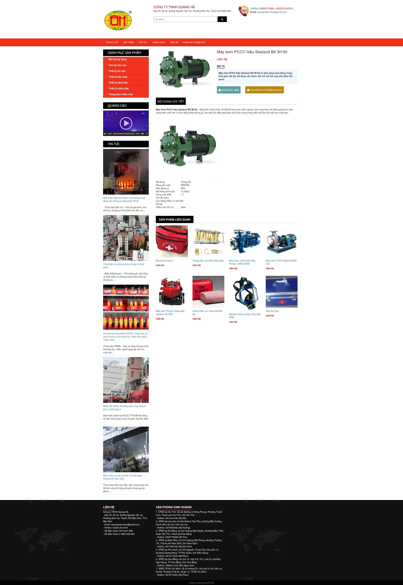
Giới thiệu (128, 42)
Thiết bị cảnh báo (118, 82)
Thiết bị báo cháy (118, 76)
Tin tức (143, 42)
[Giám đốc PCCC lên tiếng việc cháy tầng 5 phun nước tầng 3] (126, 379)
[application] (126, 123)
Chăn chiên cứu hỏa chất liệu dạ (207, 312)
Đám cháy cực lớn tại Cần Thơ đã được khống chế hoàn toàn (122, 477)
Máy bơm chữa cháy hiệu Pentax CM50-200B (242, 262)
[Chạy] (105, 133)
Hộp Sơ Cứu (272, 310)
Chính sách (158, 42)
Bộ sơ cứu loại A (164, 260)
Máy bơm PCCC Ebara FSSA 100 (281, 262)
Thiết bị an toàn (117, 70)
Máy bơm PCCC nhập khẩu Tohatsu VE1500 (170, 312)
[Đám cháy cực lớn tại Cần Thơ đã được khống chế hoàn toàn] (126, 449)
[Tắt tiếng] (142, 133)
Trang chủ (111, 42)
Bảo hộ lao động (118, 59)
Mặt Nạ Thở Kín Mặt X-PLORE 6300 (245, 315)
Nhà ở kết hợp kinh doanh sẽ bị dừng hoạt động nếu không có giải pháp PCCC (124, 199)
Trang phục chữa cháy (121, 94)
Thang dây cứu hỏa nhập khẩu (208, 260)
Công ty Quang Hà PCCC (201, 582)
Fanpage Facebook (194, 42)
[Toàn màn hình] (146, 133)
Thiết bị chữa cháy (119, 88)
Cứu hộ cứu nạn (117, 65)
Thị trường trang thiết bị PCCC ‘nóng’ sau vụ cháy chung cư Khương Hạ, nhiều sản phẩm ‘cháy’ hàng (125, 336)
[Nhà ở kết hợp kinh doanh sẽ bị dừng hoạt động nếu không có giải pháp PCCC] (126, 171)
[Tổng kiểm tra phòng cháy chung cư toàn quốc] (126, 237)
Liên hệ (174, 42)
